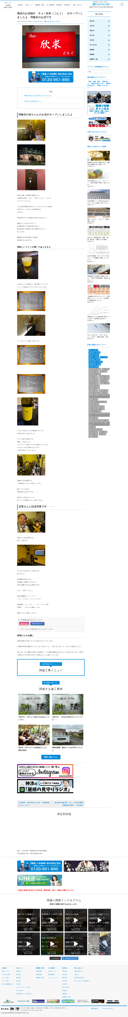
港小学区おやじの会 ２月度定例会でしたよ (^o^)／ (33, 804)
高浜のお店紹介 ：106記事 (95, 361)
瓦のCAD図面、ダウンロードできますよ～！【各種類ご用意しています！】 (98, 258)
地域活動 (48, 21)
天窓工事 (92, 40)
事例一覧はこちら (51, 757)
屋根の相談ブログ (78, 971)
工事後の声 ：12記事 (94, 385)
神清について (5, 971)
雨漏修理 (92, 49)
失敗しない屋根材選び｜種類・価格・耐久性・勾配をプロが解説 (97, 238)
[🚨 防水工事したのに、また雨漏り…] (75, 943)
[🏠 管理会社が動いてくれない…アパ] (28, 943)
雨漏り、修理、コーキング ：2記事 (97, 401)
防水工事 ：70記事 (93, 366)
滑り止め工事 (93, 45)
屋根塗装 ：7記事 (103, 390)
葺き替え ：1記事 (93, 431)
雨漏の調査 (39, 974)
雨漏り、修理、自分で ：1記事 (96, 408)
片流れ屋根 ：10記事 (94, 387)
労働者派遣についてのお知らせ (24, 993)
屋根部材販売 (51, 974)
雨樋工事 (92, 30)
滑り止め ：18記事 (93, 383)
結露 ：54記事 (103, 371)
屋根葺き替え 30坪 (97, 83)
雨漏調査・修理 (39, 5)
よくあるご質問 (6, 974)
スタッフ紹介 (5, 977)
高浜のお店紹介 (56, 21)
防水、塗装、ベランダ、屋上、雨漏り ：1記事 (99, 423)
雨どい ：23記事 (104, 380)
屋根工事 (92, 21)
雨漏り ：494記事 (93, 350)
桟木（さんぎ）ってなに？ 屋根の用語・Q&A (98, 220)
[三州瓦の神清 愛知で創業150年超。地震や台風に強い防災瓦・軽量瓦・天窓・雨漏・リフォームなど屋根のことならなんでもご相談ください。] (10, 1010)
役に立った (24, 623)
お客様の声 (67, 5)
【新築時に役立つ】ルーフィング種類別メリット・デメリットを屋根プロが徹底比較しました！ (98, 298)
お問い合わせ (94, 1008)
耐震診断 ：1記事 (93, 418)
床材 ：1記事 (102, 434)
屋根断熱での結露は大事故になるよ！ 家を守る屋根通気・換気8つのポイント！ (98, 278)
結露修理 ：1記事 (93, 436)
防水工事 (92, 35)
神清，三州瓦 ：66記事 (94, 369)
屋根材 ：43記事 (93, 376)
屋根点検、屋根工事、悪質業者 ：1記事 (99, 420)
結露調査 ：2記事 (93, 399)
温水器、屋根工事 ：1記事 (95, 429)
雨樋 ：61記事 (105, 369)
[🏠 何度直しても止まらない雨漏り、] (75, 920)
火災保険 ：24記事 (93, 380)
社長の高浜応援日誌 (79, 977)
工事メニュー (29, 5)
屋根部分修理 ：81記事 (94, 364)
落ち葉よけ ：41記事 (104, 376)
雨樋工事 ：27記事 (104, 378)
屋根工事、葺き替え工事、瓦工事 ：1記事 (99, 414)
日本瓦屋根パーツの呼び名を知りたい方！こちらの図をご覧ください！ (98, 202)
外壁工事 (92, 25)
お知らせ (76, 974)
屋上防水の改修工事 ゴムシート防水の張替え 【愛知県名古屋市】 (69, 804)
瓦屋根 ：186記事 (94, 357)
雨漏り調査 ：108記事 (94, 359)
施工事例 (59, 5)
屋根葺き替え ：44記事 (94, 373)
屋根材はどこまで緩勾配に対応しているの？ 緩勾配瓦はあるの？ (98, 317)
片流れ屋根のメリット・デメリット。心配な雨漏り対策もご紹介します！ (98, 182)
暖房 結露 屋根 (94, 81)
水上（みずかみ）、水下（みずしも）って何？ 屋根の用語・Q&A (98, 336)
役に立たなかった (37, 623)
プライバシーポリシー (107, 1008)
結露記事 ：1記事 (93, 434)
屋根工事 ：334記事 (94, 354)
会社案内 (20, 5)
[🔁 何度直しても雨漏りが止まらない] (52, 943)
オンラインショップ (53, 977)
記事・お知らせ (77, 5)
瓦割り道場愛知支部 (7, 984)
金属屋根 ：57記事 (93, 371)
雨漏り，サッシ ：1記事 (95, 411)
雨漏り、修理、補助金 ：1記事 (96, 406)
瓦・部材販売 (50, 5)
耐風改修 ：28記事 (93, 378)
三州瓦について (52, 971)
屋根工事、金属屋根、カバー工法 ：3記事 (99, 396)
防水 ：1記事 (92, 427)
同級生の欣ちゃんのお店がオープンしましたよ (37, 95)
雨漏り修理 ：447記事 (94, 352)
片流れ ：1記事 (103, 431)
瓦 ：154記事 (103, 357)
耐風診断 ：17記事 (104, 383)
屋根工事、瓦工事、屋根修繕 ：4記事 (98, 392)
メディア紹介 (5, 981)
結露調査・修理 (94, 59)
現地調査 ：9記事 (93, 390)
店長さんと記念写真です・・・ (33, 101)
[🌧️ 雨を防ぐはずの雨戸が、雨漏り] (28, 920)
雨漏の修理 (39, 971)
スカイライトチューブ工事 (23, 987)
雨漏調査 (92, 54)
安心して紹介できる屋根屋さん (82, 981)
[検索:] (99, 71)
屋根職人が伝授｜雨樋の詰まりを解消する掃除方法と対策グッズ (98, 163)
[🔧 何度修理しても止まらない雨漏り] (99, 920)
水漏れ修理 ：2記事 (94, 404)
